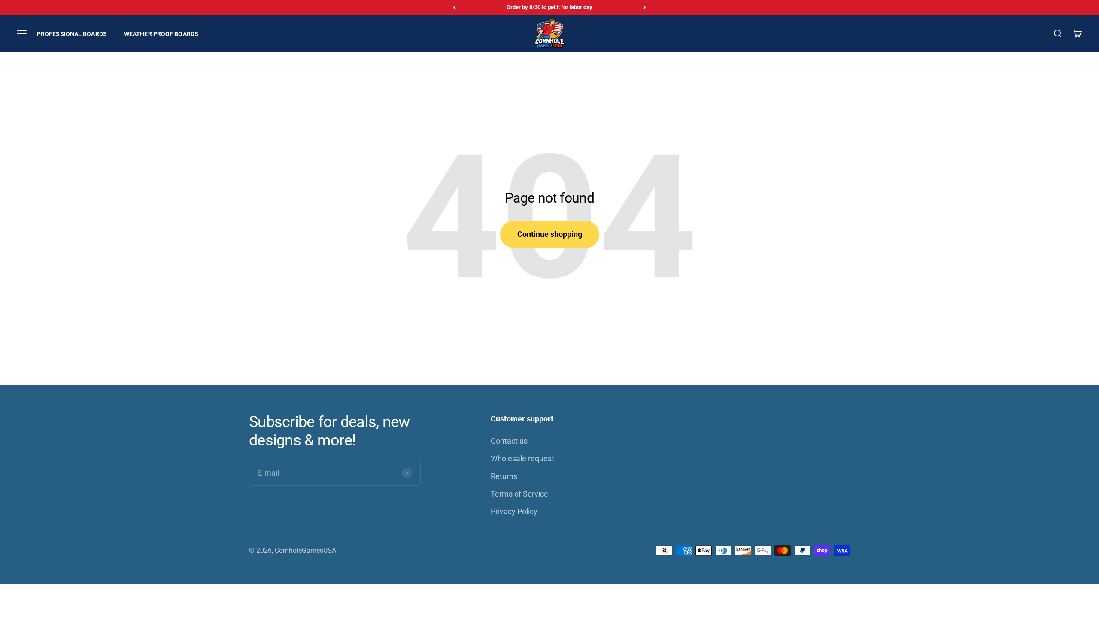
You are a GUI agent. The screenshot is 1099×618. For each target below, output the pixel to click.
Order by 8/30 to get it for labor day (549, 7)
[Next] (644, 7)
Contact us (509, 440)
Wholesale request (522, 458)
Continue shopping (549, 234)
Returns (504, 476)
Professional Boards (72, 33)
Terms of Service (519, 493)
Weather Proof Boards (161, 33)
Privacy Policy (514, 511)
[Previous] (454, 7)
